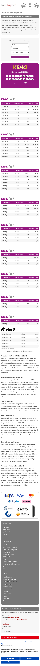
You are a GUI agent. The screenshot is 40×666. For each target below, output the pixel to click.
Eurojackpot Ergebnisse (9, 579)
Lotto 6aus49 (6, 545)
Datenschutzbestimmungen (32, 642)
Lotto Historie (7, 594)
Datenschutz (6, 529)
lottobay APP (6, 598)
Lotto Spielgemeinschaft (10, 562)
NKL (4, 566)
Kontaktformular (22, 620)
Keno (4, 559)
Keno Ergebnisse (7, 584)
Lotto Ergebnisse (7, 577)
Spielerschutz (6, 532)
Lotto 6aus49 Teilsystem (10, 547)
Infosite (5, 596)
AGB (4, 537)
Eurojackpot (6, 552)
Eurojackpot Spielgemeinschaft (11, 564)
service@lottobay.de (13, 617)
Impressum (6, 527)
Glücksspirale (6, 557)
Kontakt (5, 534)
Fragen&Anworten (8, 589)
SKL (4, 569)
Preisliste (5, 591)
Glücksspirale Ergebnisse (10, 582)
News (4, 601)
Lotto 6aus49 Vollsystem (10, 550)
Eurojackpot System (8, 554)
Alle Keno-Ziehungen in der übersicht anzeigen (20, 351)
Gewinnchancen (7, 587)
